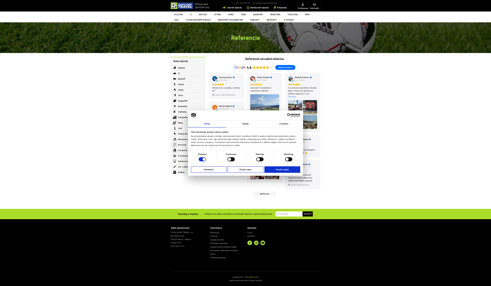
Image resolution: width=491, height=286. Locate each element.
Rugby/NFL (258, 14)
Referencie (214, 233)
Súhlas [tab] (207, 123)
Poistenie (214, 236)
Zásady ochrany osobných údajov (223, 247)
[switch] (231, 159)
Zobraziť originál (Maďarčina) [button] (225, 95)
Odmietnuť (209, 169)
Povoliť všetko (282, 169)
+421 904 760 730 (242, 3)
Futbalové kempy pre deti (198, 19)
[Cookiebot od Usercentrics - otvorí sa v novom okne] (289, 115)
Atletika (178, 14)
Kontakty (251, 236)
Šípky (307, 14)
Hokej (231, 14)
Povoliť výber (245, 169)
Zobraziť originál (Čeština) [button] (300, 185)
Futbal (217, 14)
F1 (191, 14)
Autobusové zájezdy (259, 8)
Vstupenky (282, 8)
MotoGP (203, 14)
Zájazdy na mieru (217, 240)
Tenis (243, 14)
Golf (176, 19)
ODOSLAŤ (308, 214)
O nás (249, 233)
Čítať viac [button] (292, 96)
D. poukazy (289, 19)
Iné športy (272, 19)
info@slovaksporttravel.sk (266, 3)
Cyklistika (293, 14)
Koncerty (255, 19)
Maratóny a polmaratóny (230, 19)
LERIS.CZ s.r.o (254, 277)
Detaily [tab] (245, 123)
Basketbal (275, 14)
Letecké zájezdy (234, 8)
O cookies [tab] (283, 123)
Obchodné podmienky (219, 243)
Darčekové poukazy (218, 258)
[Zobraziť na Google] (214, 78)
